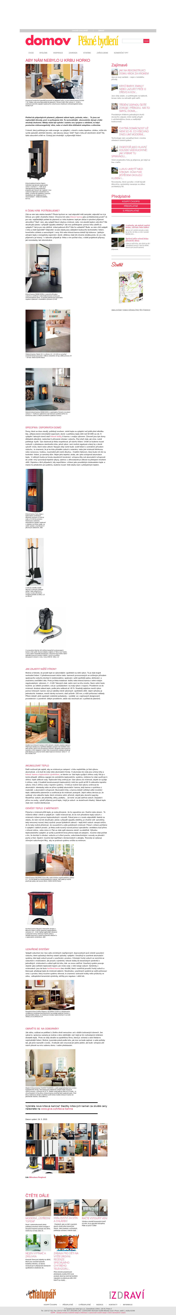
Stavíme (87, 53)
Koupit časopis (131, 201)
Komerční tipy (121, 53)
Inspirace (58, 53)
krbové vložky (56, 436)
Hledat (146, 41)
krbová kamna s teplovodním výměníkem (42, 774)
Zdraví (101, 31)
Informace (127, 1305)
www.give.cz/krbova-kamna (57, 1108)
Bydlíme (43, 53)
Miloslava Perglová (37, 1177)
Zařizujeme (102, 53)
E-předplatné (131, 211)
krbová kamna (76, 217)
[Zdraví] (127, 1294)
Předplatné (131, 206)
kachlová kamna (54, 968)
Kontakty (113, 1305)
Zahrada (73, 53)
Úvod (31, 53)
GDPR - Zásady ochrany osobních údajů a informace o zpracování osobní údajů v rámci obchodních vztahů (88, 1313)
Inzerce (99, 1305)
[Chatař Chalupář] (41, 1294)
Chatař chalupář (80, 31)
